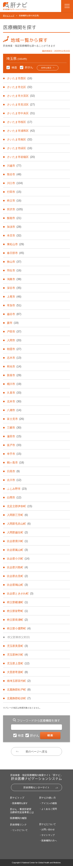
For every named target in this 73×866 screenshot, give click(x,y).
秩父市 (14, 200)
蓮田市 (14, 436)
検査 (21, 735)
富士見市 (15, 418)
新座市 (14, 375)
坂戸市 (14, 445)
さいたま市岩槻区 (21, 156)
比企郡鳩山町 (17, 584)
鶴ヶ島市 (15, 462)
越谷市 (14, 314)
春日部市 (15, 253)
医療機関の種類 (18, 818)
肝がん (35, 735)
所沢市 (15, 209)
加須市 (14, 226)
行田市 (14, 191)
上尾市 (14, 296)
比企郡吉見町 (17, 576)
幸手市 (14, 453)
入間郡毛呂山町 (19, 523)
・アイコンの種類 (48, 803)
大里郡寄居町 (17, 672)
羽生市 (14, 270)
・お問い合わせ (47, 829)
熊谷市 (14, 174)
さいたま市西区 (19, 78)
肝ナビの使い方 (47, 797)
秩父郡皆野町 (17, 611)
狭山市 (14, 261)
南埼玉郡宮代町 (19, 680)
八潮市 (14, 410)
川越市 (14, 165)
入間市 (14, 340)
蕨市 (13, 322)
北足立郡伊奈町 (19, 506)
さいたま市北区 (19, 87)
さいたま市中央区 (21, 113)
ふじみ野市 (17, 488)
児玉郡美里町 (17, 645)
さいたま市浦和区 (21, 130)
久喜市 (14, 392)
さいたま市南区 (19, 139)
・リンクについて (19, 830)
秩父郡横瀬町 (17, 602)
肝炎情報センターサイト (36, 787)
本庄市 (14, 235)
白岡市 (14, 497)
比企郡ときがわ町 (20, 593)
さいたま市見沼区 (21, 104)
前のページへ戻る (36, 751)
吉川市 (14, 480)
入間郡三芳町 (17, 514)
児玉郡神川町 (17, 654)
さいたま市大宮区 (21, 95)
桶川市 (14, 383)
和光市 (14, 366)
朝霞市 (14, 349)
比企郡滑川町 (17, 541)
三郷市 (14, 427)
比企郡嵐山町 (17, 549)
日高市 (13, 471)
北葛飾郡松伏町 (19, 698)
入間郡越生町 (17, 532)
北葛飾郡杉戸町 (19, 689)
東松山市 (15, 244)
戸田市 (14, 331)
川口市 (15, 183)
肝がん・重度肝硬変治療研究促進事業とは (22, 811)
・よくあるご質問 (48, 809)
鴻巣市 (14, 279)
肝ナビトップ (8, 16)
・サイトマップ (47, 835)
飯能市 (14, 218)
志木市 (14, 357)
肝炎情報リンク (18, 824)
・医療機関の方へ (48, 840)
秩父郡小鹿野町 (19, 628)
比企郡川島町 (17, 567)
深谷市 (14, 287)
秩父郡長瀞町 (17, 619)
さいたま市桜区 (19, 122)
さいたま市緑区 (19, 148)
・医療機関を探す (19, 803)
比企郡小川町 (18, 558)
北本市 (14, 401)
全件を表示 (46, 68)
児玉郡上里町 (18, 663)
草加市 (14, 305)
